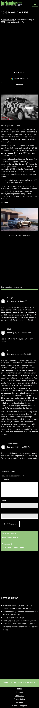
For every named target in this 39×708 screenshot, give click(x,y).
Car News (13, 682)
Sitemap (19, 703)
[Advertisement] (19, 48)
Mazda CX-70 (13, 153)
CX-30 (34, 148)
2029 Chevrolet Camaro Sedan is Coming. (20, 621)
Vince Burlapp (9, 19)
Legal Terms (19, 695)
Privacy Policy (19, 699)
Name (3, 500)
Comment (5, 479)
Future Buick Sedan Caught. (14, 618)
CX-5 (35, 137)
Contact (19, 692)
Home (5, 682)
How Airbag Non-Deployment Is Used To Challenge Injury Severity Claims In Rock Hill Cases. (20, 627)
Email (3, 511)
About (19, 688)
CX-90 (24, 153)
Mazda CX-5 (6, 142)
